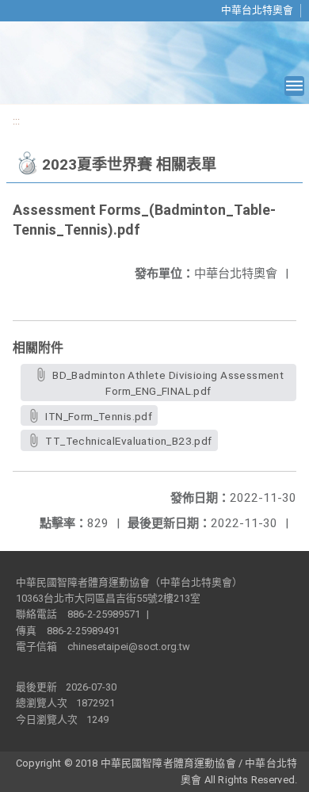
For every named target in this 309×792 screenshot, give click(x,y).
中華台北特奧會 (257, 10)
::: (16, 121)
